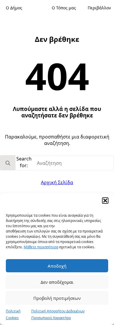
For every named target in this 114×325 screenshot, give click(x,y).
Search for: (24, 161)
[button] (105, 200)
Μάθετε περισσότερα (41, 246)
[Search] (7, 163)
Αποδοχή (57, 266)
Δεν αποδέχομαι (57, 282)
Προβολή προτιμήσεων (57, 298)
